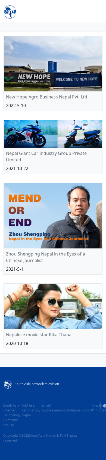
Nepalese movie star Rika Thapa (38, 335)
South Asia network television (37, 384)
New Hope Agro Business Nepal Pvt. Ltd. (47, 97)
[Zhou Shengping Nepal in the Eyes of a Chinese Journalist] (53, 215)
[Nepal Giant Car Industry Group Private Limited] (53, 134)
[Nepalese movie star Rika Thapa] (53, 307)
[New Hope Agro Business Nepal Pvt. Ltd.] (53, 63)
